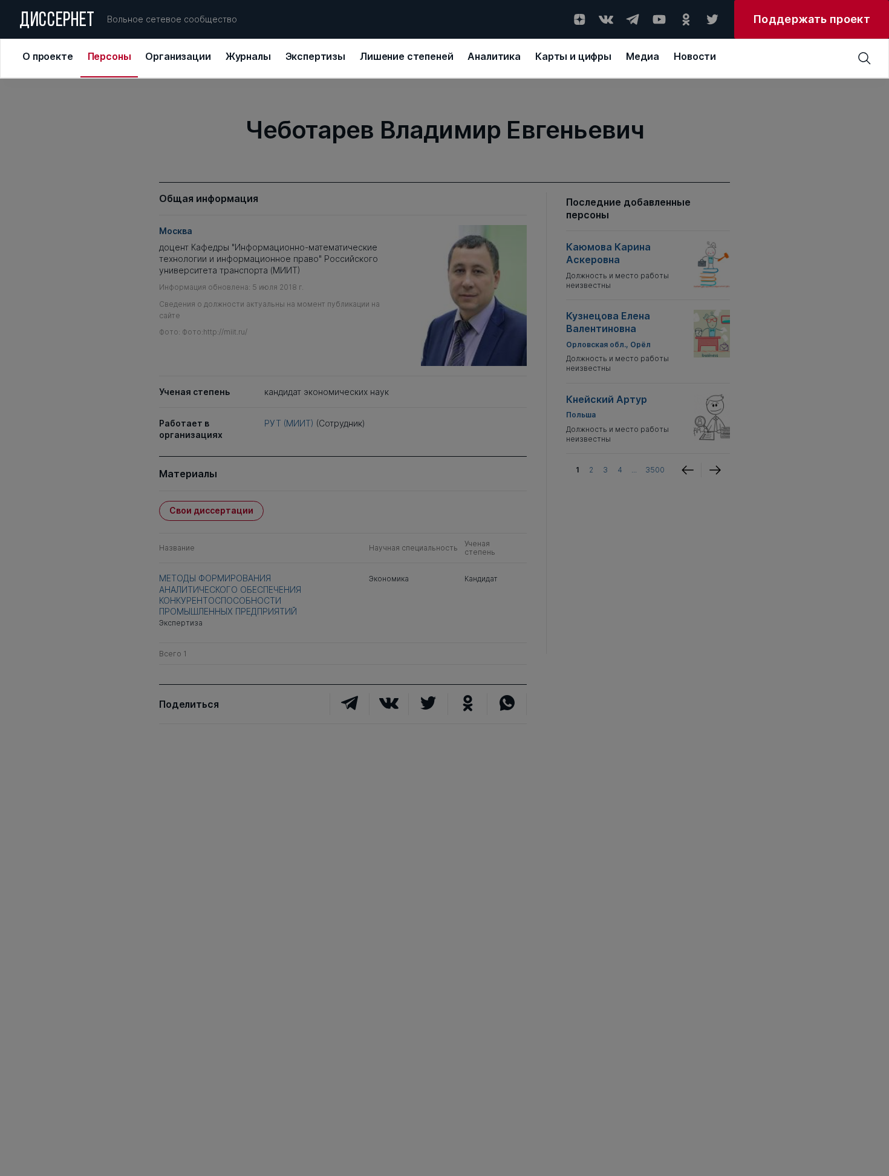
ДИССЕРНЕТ (57, 21)
